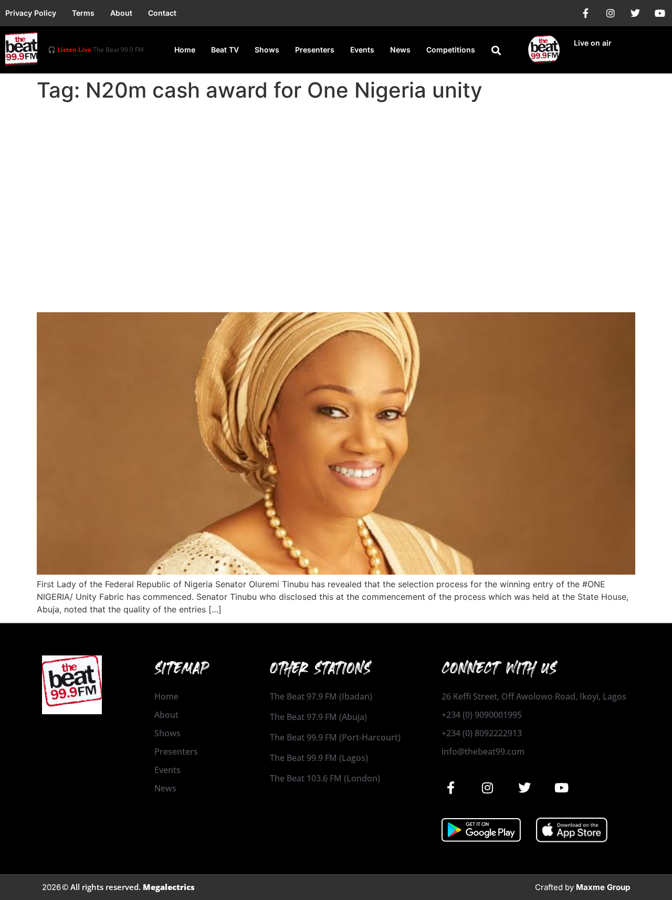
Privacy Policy (30, 12)
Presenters (314, 49)
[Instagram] (610, 13)
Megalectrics (169, 887)
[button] (496, 50)
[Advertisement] (336, 184)
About (121, 12)
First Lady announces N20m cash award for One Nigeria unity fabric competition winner (305, 283)
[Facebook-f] (586, 13)
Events (362, 49)
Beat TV (225, 49)
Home (184, 49)
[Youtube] (660, 13)
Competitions (450, 49)
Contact (162, 12)
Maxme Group (603, 887)
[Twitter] (635, 13)
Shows (267, 49)
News (400, 49)
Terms (83, 12)
